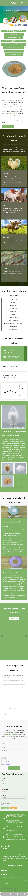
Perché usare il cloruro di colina (14, 34)
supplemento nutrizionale (7, 120)
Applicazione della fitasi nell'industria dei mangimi (14, 708)
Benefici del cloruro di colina (13, 37)
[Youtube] (7, 883)
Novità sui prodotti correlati (13, 54)
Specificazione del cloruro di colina (14, 47)
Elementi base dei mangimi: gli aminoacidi (12, 698)
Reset (13, 808)
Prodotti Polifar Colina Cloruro (14, 51)
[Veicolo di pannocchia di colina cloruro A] (7, 468)
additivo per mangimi (10, 113)
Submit (5, 808)
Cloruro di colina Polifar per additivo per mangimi (13, 31)
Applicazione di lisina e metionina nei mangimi (13, 687)
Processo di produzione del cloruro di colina (13, 44)
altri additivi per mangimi (11, 734)
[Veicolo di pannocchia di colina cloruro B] (7, 481)
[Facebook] (2, 883)
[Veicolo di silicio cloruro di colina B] (20, 468)
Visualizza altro (8, 126)
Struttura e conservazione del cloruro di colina (14, 41)
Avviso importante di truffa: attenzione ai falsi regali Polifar (14, 675)
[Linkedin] (4, 883)
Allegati (4, 758)
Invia (14, 767)
